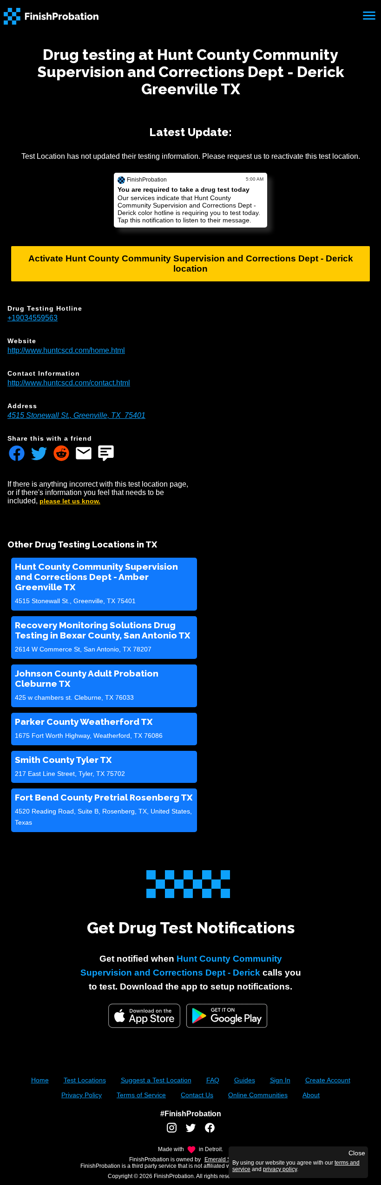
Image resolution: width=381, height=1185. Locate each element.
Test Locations (85, 1080)
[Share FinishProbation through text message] (106, 454)
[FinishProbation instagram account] (171, 1131)
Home (40, 1080)
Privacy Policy (81, 1095)
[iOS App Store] (144, 1016)
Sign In (280, 1080)
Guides (244, 1080)
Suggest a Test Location (156, 1080)
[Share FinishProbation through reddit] (61, 454)
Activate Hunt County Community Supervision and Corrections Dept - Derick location (190, 263)
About (311, 1095)
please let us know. (69, 501)
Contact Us (197, 1095)
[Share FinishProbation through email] (83, 454)
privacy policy (280, 1169)
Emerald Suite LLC (228, 1159)
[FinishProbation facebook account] (209, 1131)
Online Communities (258, 1095)
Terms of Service (141, 1095)
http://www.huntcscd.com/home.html (66, 350)
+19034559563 (32, 318)
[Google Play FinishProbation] (226, 1016)
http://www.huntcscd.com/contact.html (68, 383)
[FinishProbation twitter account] (190, 1131)
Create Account (327, 1080)
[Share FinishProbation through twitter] (39, 454)
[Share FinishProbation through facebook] (16, 454)
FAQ (212, 1080)
